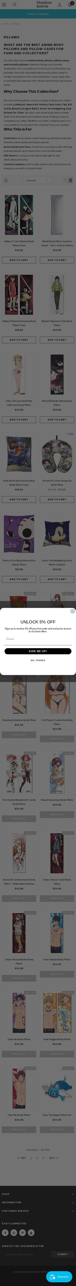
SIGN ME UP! (38, 651)
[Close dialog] (73, 611)
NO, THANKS (38, 660)
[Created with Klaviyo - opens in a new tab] (38, 676)
